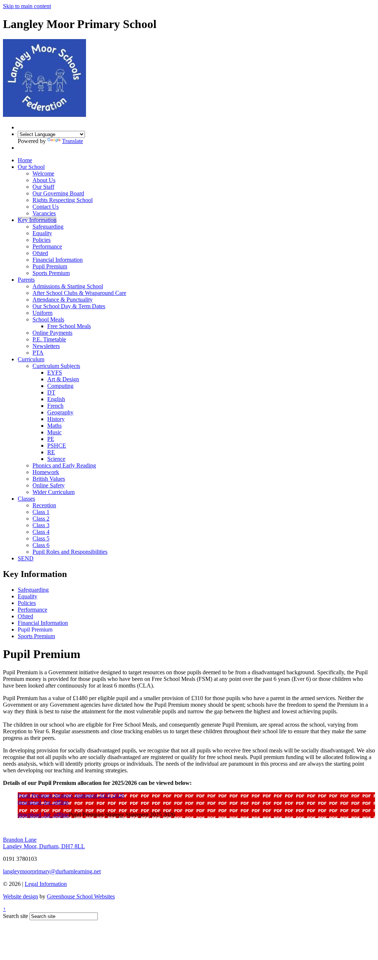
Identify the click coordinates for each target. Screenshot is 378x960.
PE (50, 439)
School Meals (48, 319)
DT (51, 392)
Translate (72, 141)
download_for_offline (43, 802)
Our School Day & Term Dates (68, 306)
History (56, 419)
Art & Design (63, 379)
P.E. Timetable (49, 339)
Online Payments (52, 333)
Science (56, 459)
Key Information (37, 220)
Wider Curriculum (53, 492)
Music (54, 432)
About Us (43, 180)
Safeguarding (47, 226)
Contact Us (45, 207)
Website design (20, 896)
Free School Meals (69, 326)
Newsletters (46, 346)
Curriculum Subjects (56, 366)
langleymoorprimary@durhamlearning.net (52, 871)
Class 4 (40, 532)
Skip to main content (27, 6)
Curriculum (31, 359)
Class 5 (40, 538)
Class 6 (40, 545)
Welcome (43, 173)
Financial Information (57, 260)
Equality (42, 233)
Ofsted (40, 253)
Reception (44, 505)
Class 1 (40, 512)
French (55, 406)
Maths (54, 425)
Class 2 (40, 518)
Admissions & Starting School (67, 286)
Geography (60, 412)
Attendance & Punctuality (62, 299)
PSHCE (56, 445)
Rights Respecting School (62, 200)
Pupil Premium (49, 266)
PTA (38, 352)
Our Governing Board (58, 193)
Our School (31, 167)
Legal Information (46, 884)
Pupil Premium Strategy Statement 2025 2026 (71, 795)
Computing (60, 386)
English (56, 399)
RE (51, 452)
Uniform (42, 313)
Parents (26, 279)
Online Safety (48, 485)
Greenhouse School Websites (81, 896)
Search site (15, 916)
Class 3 (40, 525)
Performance (47, 246)
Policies (41, 240)
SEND (26, 558)
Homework (45, 472)
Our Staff (43, 187)
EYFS (54, 372)
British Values (48, 479)
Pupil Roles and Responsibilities (69, 552)
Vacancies (44, 213)
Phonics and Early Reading (64, 465)
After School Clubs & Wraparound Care (79, 293)
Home (25, 160)
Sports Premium (51, 273)
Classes (26, 498)
